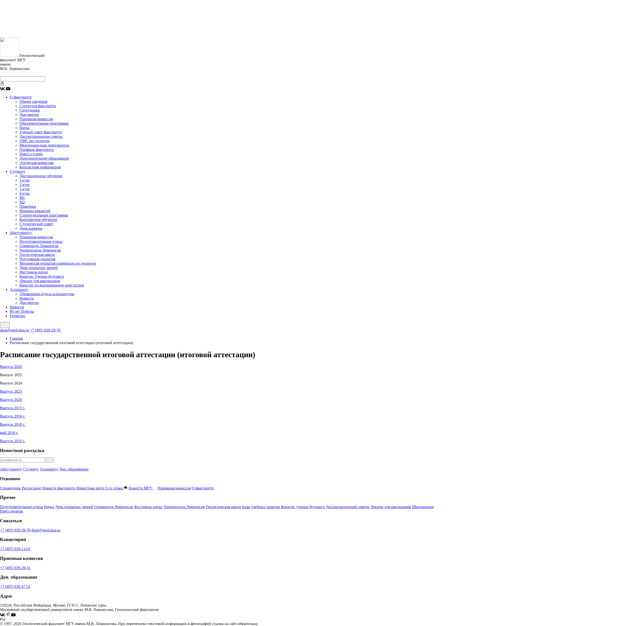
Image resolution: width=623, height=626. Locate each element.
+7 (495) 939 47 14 (15, 586)
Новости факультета (58, 488)
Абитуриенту (21, 233)
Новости (26, 298)
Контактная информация (40, 167)
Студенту (17, 171)
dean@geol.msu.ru (14, 330)
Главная (16, 338)
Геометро (17, 316)
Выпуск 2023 (11, 391)
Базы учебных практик (261, 507)
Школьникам (423, 507)
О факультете (21, 97)
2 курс (24, 185)
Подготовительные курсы (41, 241)
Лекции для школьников (39, 281)
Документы (29, 115)
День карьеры (30, 228)
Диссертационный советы (347, 507)
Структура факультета (37, 106)
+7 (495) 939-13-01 (15, 549)
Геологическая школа (37, 254)
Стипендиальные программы (43, 215)
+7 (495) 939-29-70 (45, 330)
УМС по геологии (34, 141)
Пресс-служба (31, 154)
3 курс (24, 189)
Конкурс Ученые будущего (41, 276)
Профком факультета (36, 150)
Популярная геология (37, 259)
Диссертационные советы (41, 136)
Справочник (10, 488)
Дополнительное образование (44, 158)
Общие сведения (33, 101)
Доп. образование (74, 469)
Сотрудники (29, 110)
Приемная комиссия (36, 119)
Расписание (31, 488)
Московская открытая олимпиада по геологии (57, 263)
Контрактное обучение (38, 219)
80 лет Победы (22, 311)
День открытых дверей (38, 268)
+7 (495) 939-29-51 (15, 568)
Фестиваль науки (33, 272)
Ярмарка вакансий (34, 211)
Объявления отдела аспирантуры (46, 294)
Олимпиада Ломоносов (38, 246)
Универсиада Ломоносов (40, 250)
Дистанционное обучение (40, 176)
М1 (22, 198)
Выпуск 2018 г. (12, 424)
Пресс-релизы (11, 511)
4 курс (24, 193)
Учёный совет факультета (40, 132)
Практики (27, 206)
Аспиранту (19, 289)
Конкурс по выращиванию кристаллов (51, 285)
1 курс (24, 180)
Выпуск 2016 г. (12, 416)
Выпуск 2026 (11, 367)
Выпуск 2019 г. (12, 441)
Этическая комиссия (36, 163)
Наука (24, 128)
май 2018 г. (9, 433)
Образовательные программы (44, 123)
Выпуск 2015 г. (12, 408)
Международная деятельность (44, 145)
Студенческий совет (36, 224)
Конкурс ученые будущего (303, 507)
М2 (22, 202)
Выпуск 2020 (11, 400)
